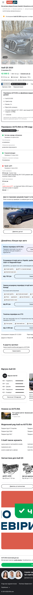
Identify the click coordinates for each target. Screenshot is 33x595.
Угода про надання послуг (9, 584)
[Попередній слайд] (5, 40)
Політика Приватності (25, 584)
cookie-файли (18, 560)
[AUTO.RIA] (11, 2)
